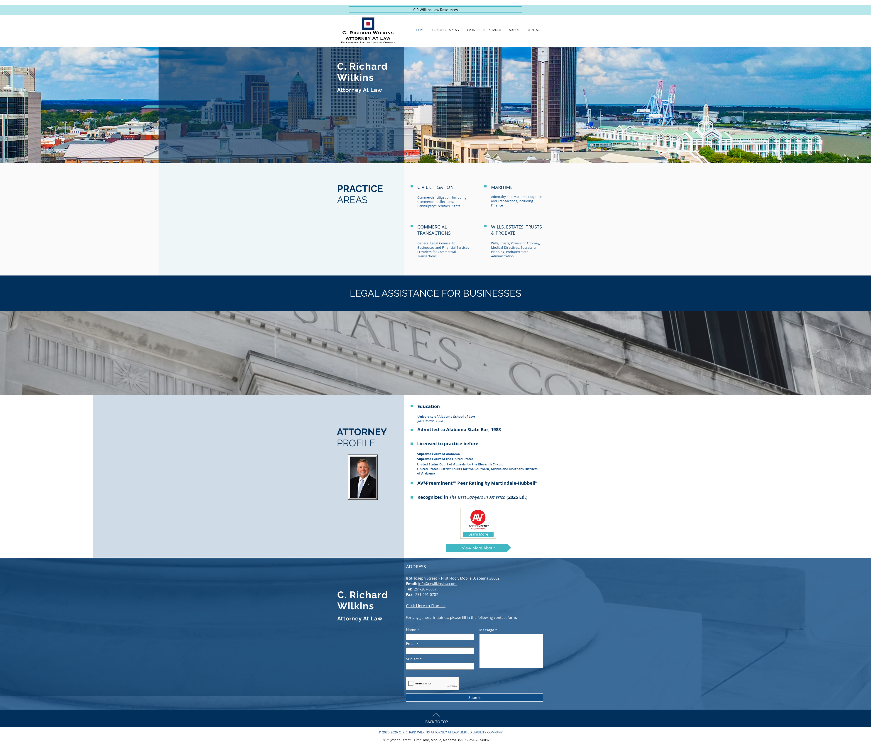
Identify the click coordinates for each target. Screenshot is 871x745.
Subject (412, 659)
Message (486, 630)
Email (410, 643)
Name (411, 630)
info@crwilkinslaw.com (437, 583)
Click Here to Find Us (425, 605)
